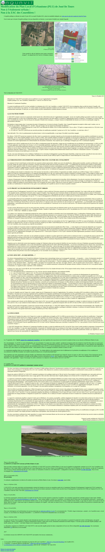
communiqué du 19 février (31, 490)
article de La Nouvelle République (55, 542)
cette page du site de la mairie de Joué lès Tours (74, 16)
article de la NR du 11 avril (48, 511)
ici (11, 527)
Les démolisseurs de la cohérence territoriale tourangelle (18, 545)
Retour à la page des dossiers (8, 549)
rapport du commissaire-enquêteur (30, 340)
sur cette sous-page (85, 526)
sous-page (60, 480)
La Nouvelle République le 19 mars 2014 (26, 499)
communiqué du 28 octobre (20, 471)
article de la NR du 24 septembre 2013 (40, 543)
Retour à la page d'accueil (7, 550)
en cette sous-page (86, 469)
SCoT (52, 356)
